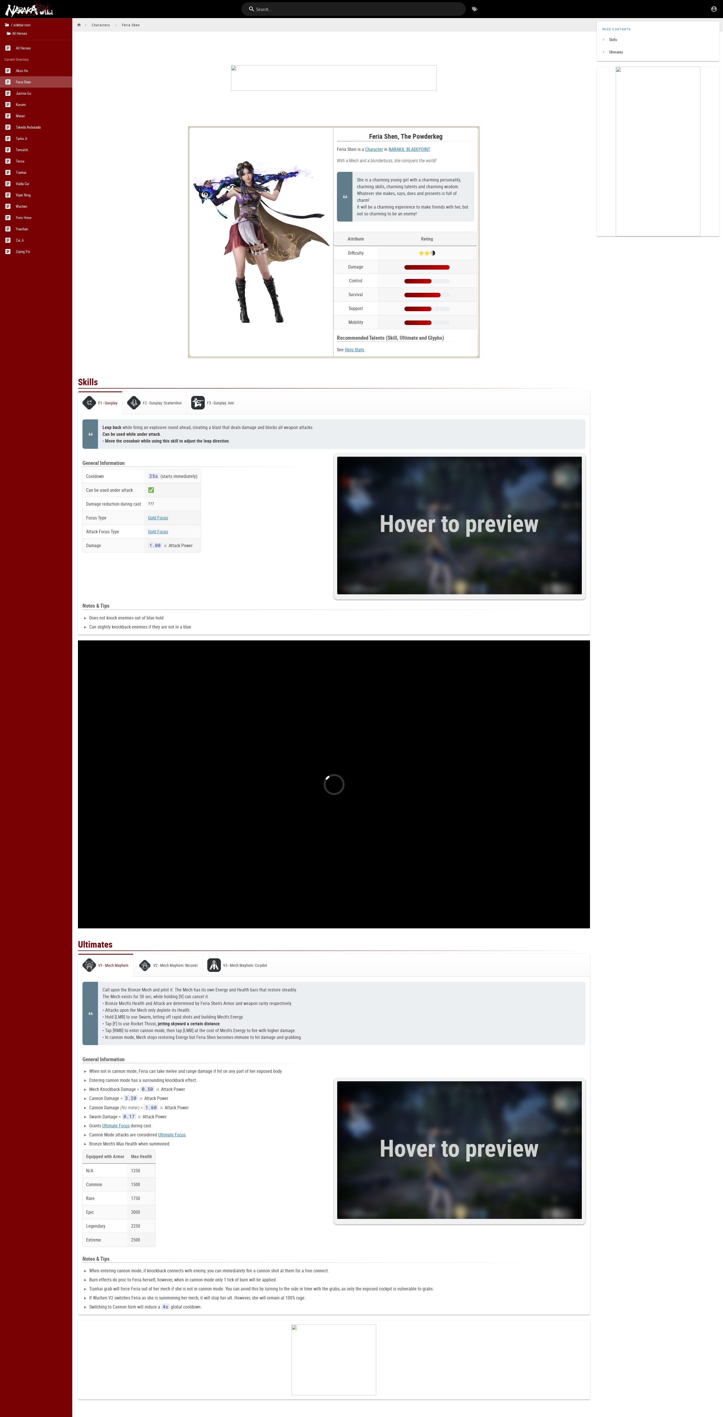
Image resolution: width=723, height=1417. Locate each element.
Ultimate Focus (116, 1126)
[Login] (714, 9)
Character (374, 149)
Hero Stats (354, 349)
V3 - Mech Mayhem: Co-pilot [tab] (245, 965)
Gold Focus (158, 518)
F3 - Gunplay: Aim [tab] (220, 403)
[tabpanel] (334, 524)
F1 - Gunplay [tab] (107, 403)
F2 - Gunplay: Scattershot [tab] (162, 403)
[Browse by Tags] (475, 9)
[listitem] (658, 39)
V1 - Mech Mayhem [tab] (113, 965)
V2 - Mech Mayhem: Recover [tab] (175, 965)
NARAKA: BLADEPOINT (409, 149)
